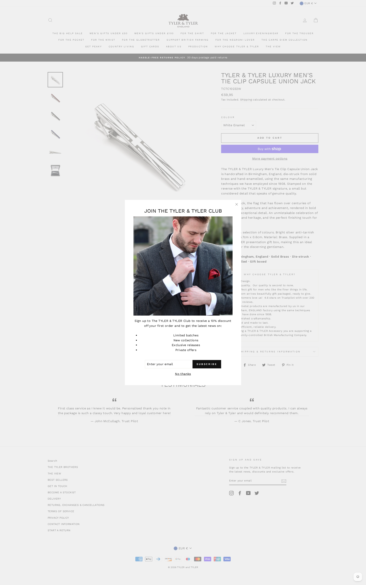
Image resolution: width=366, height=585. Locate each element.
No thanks (183, 374)
